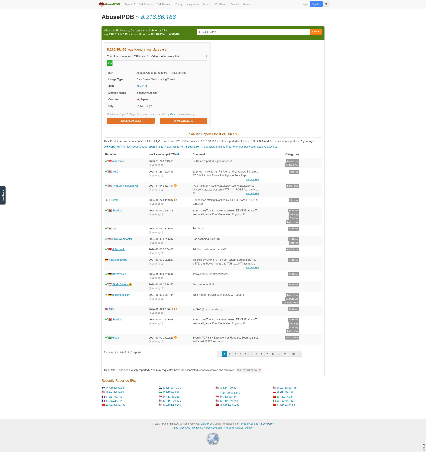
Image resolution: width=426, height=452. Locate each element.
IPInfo (173, 114)
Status (238, 427)
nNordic (113, 200)
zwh (114, 228)
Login (305, 4)
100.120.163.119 (230, 393)
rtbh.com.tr (118, 249)
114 (286, 353)
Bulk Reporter (164, 4)
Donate (249, 427)
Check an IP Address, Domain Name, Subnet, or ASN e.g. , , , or (142, 32)
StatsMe (117, 210)
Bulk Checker (146, 4)
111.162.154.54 (286, 404)
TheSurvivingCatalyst (125, 185)
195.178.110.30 (172, 387)
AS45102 (142, 86)
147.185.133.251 (115, 387)
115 (293, 353)
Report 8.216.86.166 (130, 120)
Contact (235, 4)
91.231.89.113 (114, 396)
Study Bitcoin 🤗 (122, 284)
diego (115, 337)
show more (252, 179)
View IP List (207, 423)
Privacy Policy (266, 423)
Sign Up (316, 4)
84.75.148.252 (171, 396)
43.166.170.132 (172, 400)
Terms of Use (246, 423)
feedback (3, 195)
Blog (175, 427)
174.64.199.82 (227, 387)
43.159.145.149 (228, 400)
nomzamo (118, 161)
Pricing (179, 4)
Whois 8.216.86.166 (183, 120)
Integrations (193, 4)
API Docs (229, 427)
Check (316, 31)
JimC (115, 171)
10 (273, 353)
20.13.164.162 (285, 400)
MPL (111, 309)
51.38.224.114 (114, 400)
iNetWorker (119, 274)
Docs (206, 4)
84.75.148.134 (227, 396)
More (245, 4)
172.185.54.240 (172, 404)
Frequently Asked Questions (207, 427)
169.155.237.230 (229, 404)
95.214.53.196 (285, 391)
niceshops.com (121, 295)
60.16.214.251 (285, 396)
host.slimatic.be (118, 260)
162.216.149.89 (115, 391)
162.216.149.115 (287, 387)
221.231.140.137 (115, 404)
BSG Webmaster (122, 239)
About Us (185, 427)
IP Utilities (220, 4)
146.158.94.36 (171, 391)
